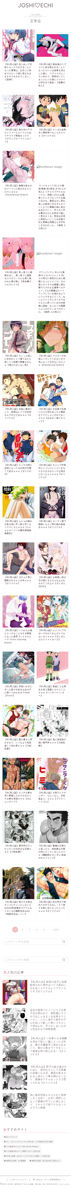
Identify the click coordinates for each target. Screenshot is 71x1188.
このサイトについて (18, 1180)
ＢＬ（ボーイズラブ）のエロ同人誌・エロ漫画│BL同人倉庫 (29, 1142)
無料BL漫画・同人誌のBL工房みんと (46, 1161)
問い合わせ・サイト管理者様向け (47, 1180)
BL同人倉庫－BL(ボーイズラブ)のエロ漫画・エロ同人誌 (28, 1156)
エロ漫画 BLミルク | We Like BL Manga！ (22, 1146)
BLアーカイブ (11, 1137)
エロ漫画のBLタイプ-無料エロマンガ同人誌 (23, 1151)
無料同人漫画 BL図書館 (16, 1161)
